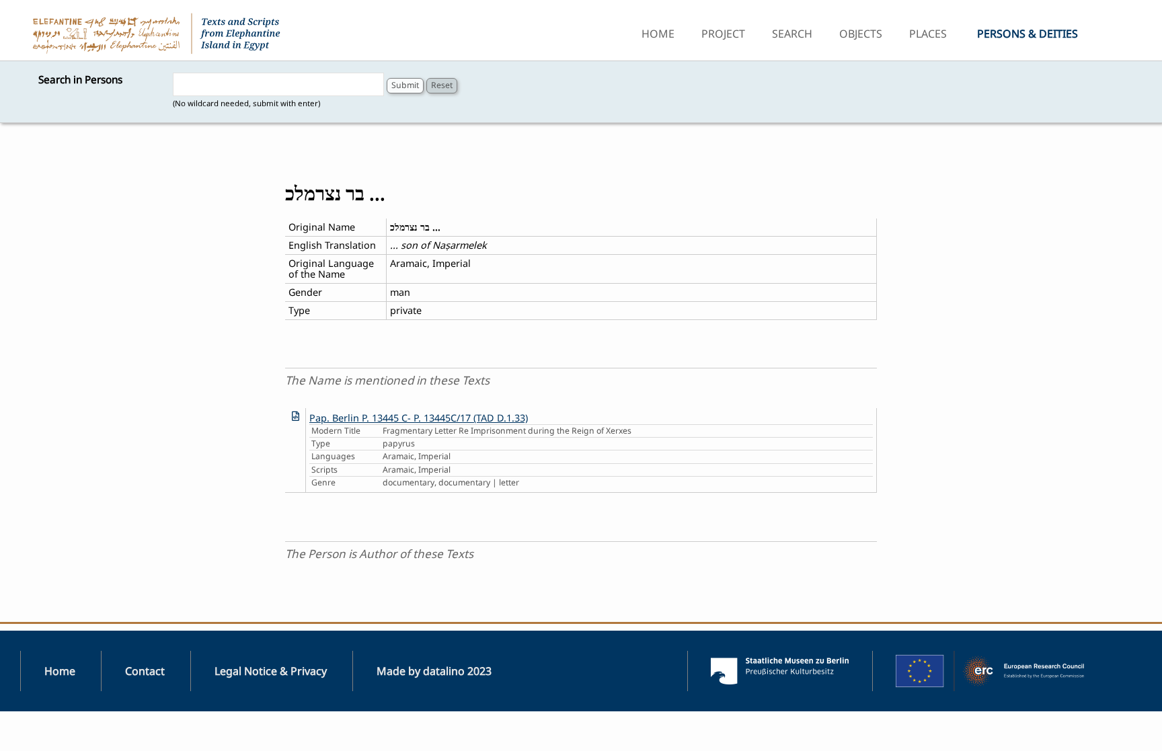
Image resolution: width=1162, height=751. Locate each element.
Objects (860, 33)
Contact (145, 671)
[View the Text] (295, 415)
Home (658, 33)
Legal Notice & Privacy (271, 671)
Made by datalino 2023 (434, 671)
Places (928, 33)
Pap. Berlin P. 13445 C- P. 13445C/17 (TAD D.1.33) (418, 417)
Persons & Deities (1027, 33)
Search (792, 33)
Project (723, 33)
